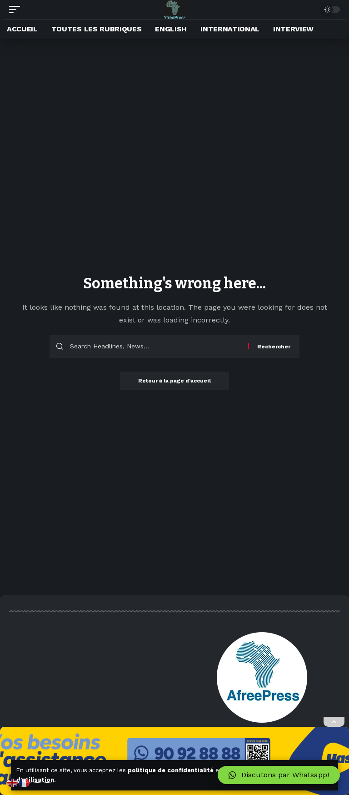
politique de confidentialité (171, 770)
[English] (13, 782)
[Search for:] (155, 346)
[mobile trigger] (17, 9)
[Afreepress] (174, 9)
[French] (24, 782)
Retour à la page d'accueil (174, 380)
